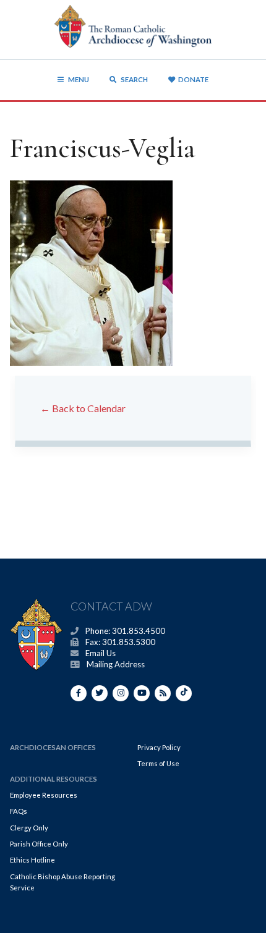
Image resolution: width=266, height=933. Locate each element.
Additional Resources (53, 779)
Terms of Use (158, 763)
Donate (193, 79)
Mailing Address (116, 664)
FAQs (18, 811)
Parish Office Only (39, 844)
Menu (78, 79)
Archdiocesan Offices (53, 747)
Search (133, 79)
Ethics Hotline (32, 860)
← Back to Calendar (83, 408)
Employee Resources (43, 795)
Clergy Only (29, 828)
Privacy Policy (159, 747)
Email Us (100, 653)
